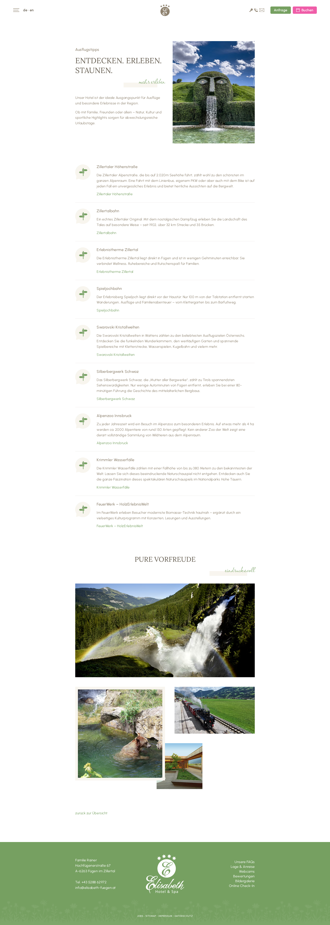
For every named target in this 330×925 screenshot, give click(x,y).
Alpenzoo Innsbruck (112, 443)
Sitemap (151, 916)
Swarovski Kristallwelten (116, 355)
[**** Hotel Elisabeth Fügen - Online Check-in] (251, 11)
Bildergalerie (245, 881)
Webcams (247, 871)
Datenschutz (184, 916)
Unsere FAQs (245, 862)
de (25, 10)
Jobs (140, 916)
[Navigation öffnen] (16, 10)
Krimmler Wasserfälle (113, 487)
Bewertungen (244, 876)
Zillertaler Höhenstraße (115, 194)
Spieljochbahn (108, 310)
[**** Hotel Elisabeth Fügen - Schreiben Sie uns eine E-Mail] (261, 11)
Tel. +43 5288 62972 (91, 882)
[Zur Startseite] (165, 10)
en (32, 10)
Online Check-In (242, 886)
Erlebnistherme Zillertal (115, 272)
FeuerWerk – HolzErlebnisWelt (120, 526)
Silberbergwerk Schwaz (116, 399)
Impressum (165, 916)
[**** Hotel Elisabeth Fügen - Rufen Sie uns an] (256, 11)
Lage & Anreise (243, 867)
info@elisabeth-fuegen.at (95, 888)
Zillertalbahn (106, 233)
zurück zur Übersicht (91, 813)
